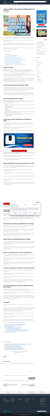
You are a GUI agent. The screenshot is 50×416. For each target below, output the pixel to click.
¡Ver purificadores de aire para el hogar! (19, 150)
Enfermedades (38, 65)
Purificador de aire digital (8, 203)
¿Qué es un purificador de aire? (9, 326)
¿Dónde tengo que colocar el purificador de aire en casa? (13, 325)
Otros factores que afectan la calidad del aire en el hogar (13, 60)
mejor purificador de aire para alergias (17, 348)
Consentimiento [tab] (15, 204)
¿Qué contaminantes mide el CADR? (10, 56)
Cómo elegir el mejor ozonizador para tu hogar (17, 347)
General (37, 68)
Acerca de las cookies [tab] (35, 204)
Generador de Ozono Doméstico (6, 400)
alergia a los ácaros (9, 115)
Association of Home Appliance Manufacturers (24, 69)
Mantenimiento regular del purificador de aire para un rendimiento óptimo (15, 59)
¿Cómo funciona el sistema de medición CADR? (12, 55)
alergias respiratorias (13, 81)
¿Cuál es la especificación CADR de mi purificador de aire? (13, 63)
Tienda (10, 3)
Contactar (26, 400)
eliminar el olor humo (6, 180)
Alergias (37, 59)
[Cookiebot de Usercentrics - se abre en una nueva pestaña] (37, 202)
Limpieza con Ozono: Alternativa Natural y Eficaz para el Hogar (41, 47)
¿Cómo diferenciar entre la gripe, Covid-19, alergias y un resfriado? (41, 51)
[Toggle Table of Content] (3, 53)
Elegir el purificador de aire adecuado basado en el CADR (13, 58)
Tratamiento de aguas (39, 81)
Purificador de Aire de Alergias (6, 401)
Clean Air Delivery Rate (10, 289)
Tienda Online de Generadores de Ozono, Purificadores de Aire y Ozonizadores (23, 414)
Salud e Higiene (38, 76)
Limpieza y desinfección (39, 73)
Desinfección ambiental (39, 62)
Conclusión (6, 65)
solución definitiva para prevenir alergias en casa (13, 328)
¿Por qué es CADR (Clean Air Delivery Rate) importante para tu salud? (15, 64)
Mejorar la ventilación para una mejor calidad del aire (12, 62)
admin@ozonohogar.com (16, 153)
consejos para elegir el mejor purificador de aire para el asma (20, 330)
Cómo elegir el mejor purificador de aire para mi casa (17, 345)
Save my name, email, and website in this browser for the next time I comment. (16, 375)
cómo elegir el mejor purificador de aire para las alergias (18, 329)
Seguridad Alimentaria (39, 79)
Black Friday (15, 3)
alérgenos (33, 246)
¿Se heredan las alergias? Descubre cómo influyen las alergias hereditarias (41, 45)
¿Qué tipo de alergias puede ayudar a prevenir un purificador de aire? (15, 324)
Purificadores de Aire (13, 400)
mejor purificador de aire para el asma (20, 349)
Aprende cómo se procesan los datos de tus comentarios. (25, 380)
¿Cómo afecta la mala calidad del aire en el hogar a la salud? (13, 57)
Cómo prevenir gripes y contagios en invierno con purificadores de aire (41, 54)
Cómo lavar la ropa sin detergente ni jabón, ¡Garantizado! (41, 49)
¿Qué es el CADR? (7, 54)
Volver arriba (24, 394)
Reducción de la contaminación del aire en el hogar (12, 61)
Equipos (5, 356)
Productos (5, 3)
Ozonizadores (12, 401)
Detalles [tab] (25, 204)
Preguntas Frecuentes (28, 401)
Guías (37, 70)
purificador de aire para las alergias (13, 159)
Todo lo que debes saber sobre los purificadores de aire (13, 327)
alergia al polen (9, 110)
